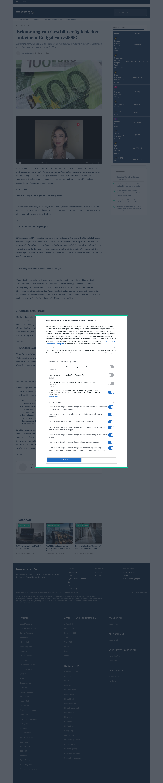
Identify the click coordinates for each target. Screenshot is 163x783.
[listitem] (81, 361)
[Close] (123, 320)
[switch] (111, 366)
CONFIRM (64, 460)
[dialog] (81, 391)
